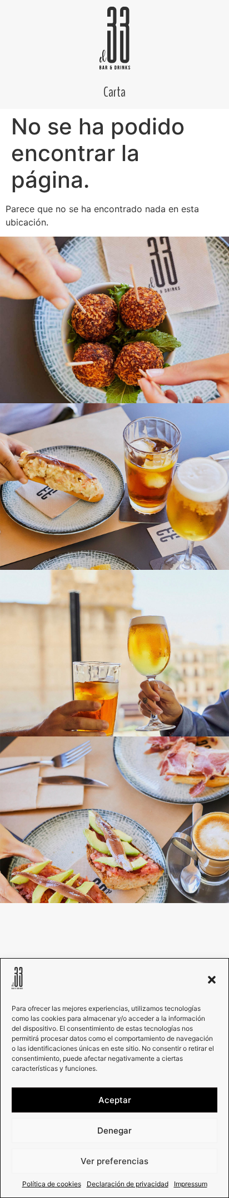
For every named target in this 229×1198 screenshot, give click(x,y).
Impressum (190, 1184)
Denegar (114, 1130)
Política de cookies (51, 1184)
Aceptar (114, 1100)
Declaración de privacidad (127, 1184)
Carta (114, 92)
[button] (211, 979)
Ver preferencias (114, 1161)
